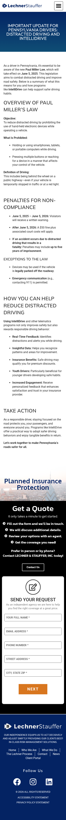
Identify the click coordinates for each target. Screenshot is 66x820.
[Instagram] (33, 781)
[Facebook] (17, 781)
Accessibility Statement (33, 797)
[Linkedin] (49, 781)
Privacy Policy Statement (33, 802)
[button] (58, 5)
